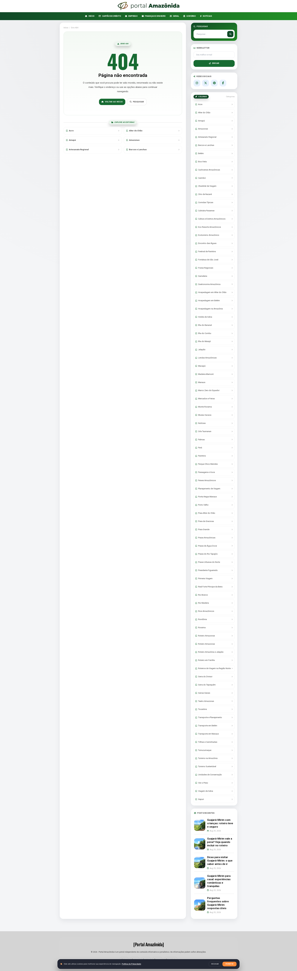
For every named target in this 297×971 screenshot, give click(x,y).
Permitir (229, 964)
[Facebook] (223, 83)
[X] (205, 83)
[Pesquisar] (230, 34)
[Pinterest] (214, 83)
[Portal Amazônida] (148, 6)
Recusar (215, 964)
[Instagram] (197, 83)
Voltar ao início (114, 102)
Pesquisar (138, 102)
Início (66, 28)
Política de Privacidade (131, 964)
